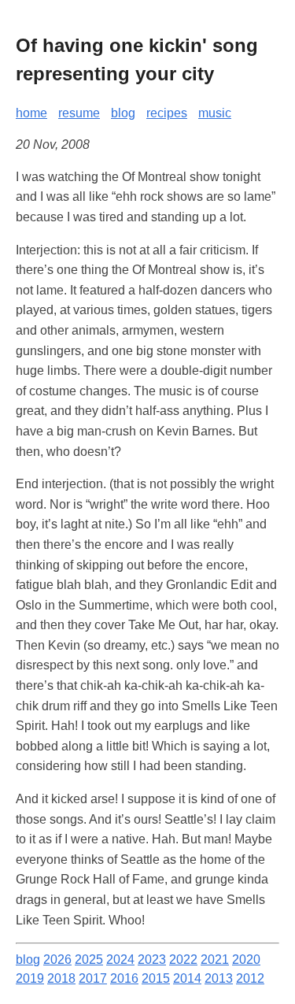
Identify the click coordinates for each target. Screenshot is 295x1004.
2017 (93, 978)
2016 (124, 978)
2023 (152, 959)
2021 (215, 959)
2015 (156, 978)
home (31, 113)
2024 (120, 959)
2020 (246, 959)
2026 (57, 959)
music (214, 113)
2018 (61, 978)
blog (123, 113)
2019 (30, 978)
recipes (166, 113)
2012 (250, 978)
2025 (89, 959)
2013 (219, 978)
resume (79, 113)
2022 (183, 959)
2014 (187, 978)
